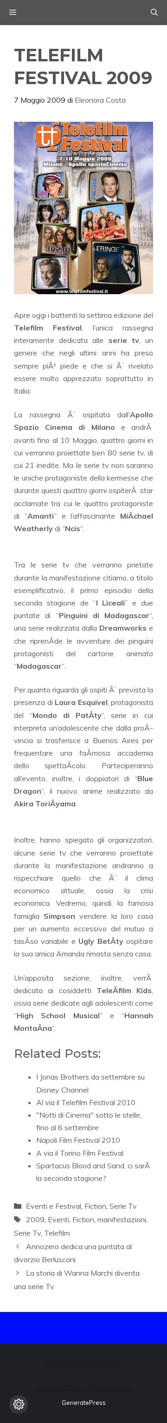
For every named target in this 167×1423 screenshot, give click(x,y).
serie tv (124, 340)
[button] (154, 12)
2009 (35, 1219)
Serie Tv (123, 1206)
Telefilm (57, 1233)
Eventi (58, 1219)
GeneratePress (84, 1402)
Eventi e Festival (53, 1206)
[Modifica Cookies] (18, 1404)
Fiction (95, 1206)
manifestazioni (121, 1219)
